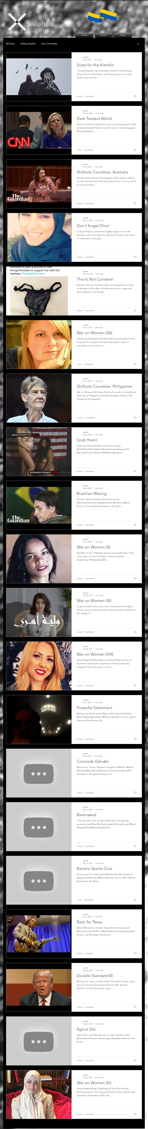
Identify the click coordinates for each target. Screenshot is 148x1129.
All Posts (10, 43)
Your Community (49, 43)
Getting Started (28, 43)
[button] (138, 43)
